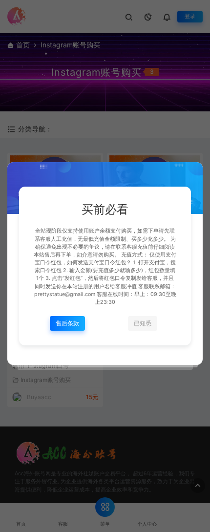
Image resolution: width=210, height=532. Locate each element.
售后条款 (67, 323)
